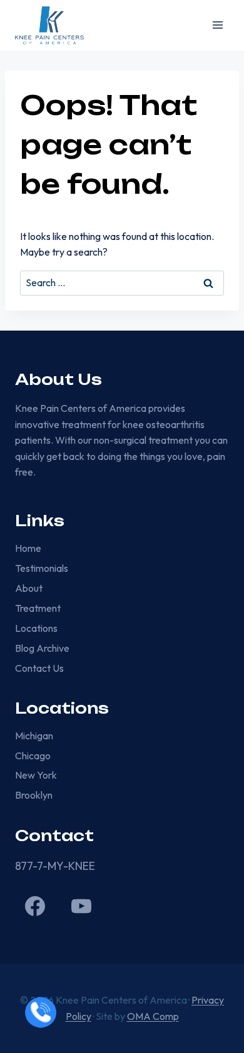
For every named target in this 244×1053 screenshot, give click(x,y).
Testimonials (41, 568)
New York (36, 775)
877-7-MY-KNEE (55, 866)
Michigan (34, 735)
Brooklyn (34, 795)
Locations (36, 628)
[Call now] (40, 1012)
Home (28, 548)
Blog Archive (42, 648)
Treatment (38, 608)
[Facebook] (35, 906)
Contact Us (39, 668)
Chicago (33, 755)
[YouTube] (81, 906)
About (29, 588)
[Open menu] (217, 25)
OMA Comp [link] (153, 1016)
